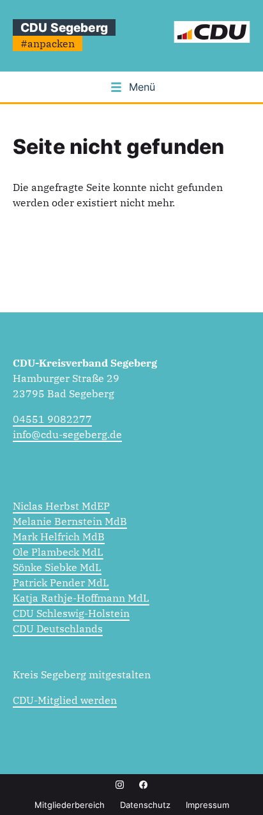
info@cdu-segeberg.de (67, 434)
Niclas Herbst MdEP (61, 505)
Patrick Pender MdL (61, 582)
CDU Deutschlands (58, 628)
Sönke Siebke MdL (57, 567)
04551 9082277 (52, 419)
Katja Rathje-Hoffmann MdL (81, 597)
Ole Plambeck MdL (58, 551)
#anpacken (47, 43)
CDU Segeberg (64, 27)
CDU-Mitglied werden (65, 700)
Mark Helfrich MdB (59, 536)
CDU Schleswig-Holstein (71, 613)
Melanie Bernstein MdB (70, 521)
